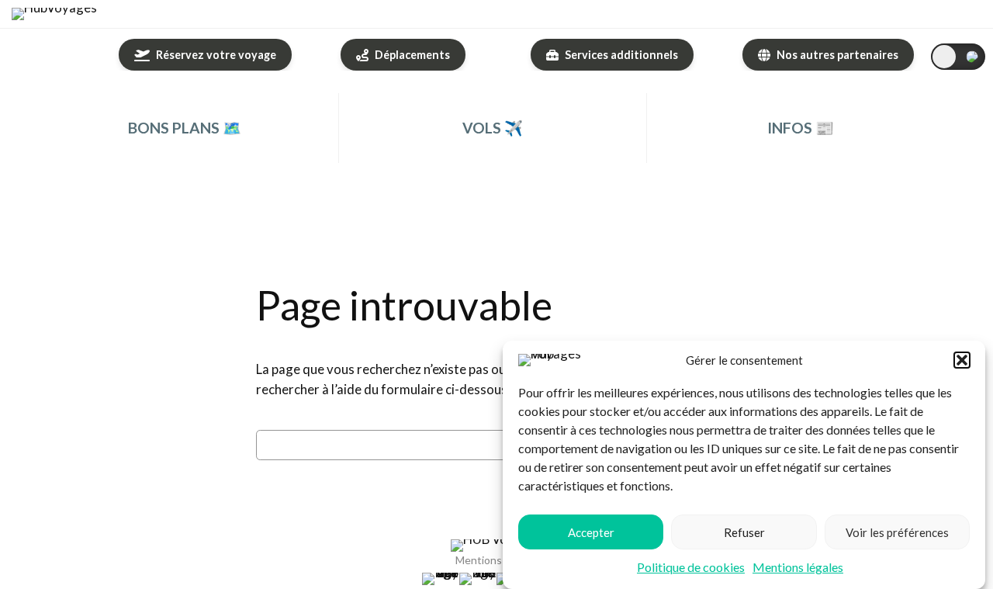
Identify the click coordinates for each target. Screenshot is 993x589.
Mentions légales (798, 567)
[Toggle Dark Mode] (958, 56)
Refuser (744, 532)
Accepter (591, 532)
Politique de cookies (691, 567)
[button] (962, 360)
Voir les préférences (897, 532)
